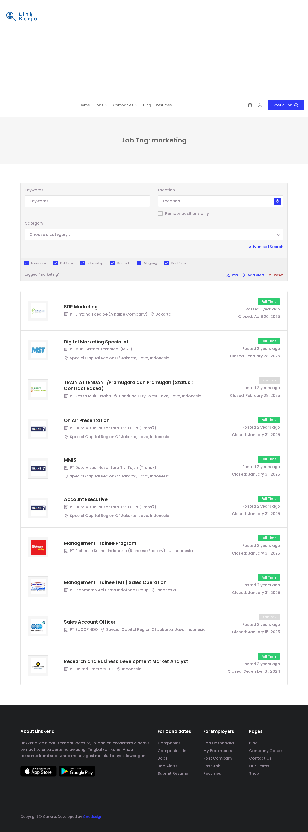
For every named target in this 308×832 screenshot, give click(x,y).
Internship (95, 263)
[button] (101, 105)
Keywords (34, 190)
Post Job (212, 766)
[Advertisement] (154, 64)
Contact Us (260, 758)
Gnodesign (92, 816)
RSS (235, 275)
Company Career (266, 751)
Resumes (212, 773)
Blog (253, 743)
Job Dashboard (218, 743)
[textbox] (50, 234)
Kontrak (123, 263)
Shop (254, 773)
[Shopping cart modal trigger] (250, 105)
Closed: (245, 316)
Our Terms (259, 766)
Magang (150, 263)
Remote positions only (187, 213)
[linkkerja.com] (22, 17)
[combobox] (154, 234)
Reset (279, 275)
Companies (169, 743)
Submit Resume (173, 773)
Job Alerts (168, 766)
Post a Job (283, 105)
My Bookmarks (217, 751)
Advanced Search (266, 247)
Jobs (162, 758)
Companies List (173, 751)
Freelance (38, 263)
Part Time (178, 263)
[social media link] (283, 816)
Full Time (66, 263)
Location (166, 190)
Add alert (256, 275)
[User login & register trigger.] (260, 105)
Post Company (217, 758)
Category (34, 223)
